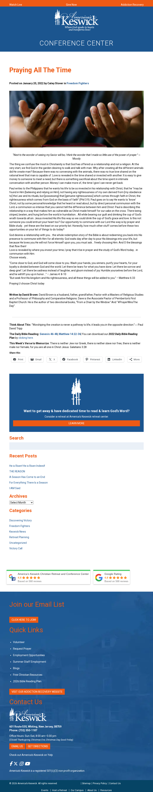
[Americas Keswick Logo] (77, 19)
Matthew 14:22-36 (70, 334)
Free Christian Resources (27, 674)
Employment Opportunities (29, 655)
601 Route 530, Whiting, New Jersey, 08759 (35, 726)
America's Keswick (19, 770)
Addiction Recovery (132, 4)
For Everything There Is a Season (28, 482)
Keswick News (17, 531)
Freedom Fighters (78, 83)
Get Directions (38, 746)
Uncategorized (18, 542)
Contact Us (25, 702)
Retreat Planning (19, 537)
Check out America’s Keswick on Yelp (31, 754)
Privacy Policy (100, 783)
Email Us (17, 746)
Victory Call (15, 548)
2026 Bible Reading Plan (27, 681)
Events (44, 790)
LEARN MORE (77, 423)
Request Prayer (22, 648)
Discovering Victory (20, 520)
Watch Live (15, 4)
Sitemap (86, 783)
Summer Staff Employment (29, 661)
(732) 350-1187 (28, 730)
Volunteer (19, 642)
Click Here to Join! (24, 619)
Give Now (71, 4)
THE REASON (17, 471)
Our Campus (77, 790)
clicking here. (26, 337)
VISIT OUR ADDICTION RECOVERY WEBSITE (37, 691)
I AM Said (14, 488)
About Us (92, 790)
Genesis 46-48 (48, 334)
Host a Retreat (59, 790)
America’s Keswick (27, 783)
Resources (106, 790)
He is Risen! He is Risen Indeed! (27, 465)
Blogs (16, 668)
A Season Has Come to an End (27, 476)
